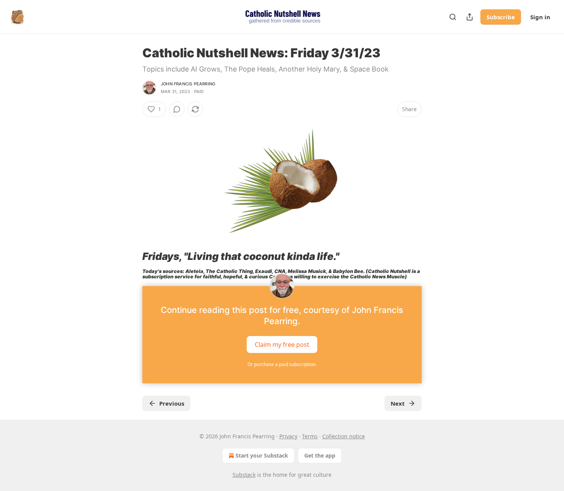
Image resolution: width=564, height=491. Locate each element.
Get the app (319, 455)
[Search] (452, 17)
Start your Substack (262, 455)
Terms (310, 436)
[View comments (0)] (177, 109)
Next (398, 403)
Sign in (540, 17)
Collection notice (343, 436)
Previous (171, 403)
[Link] (131, 256)
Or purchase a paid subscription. (282, 364)
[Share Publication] (469, 17)
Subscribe (500, 17)
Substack (244, 474)
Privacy (288, 436)
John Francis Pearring (188, 84)
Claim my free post (282, 344)
